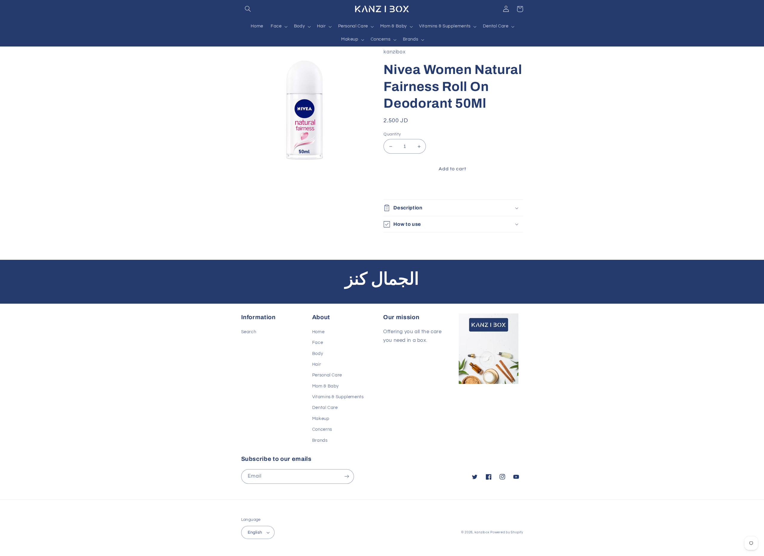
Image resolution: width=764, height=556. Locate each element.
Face (317, 342)
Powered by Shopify (506, 532)
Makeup (320, 418)
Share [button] (397, 188)
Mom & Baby (325, 386)
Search (248, 332)
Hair (316, 364)
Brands (320, 440)
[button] (248, 9)
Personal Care (327, 375)
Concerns (322, 429)
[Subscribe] (346, 476)
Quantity (392, 134)
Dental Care (325, 407)
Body (317, 353)
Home (318, 332)
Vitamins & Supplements (338, 397)
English (255, 532)
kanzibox (482, 532)
